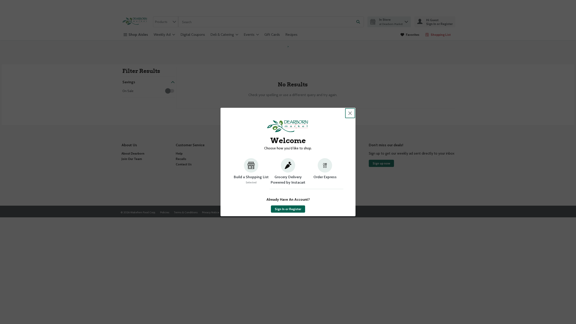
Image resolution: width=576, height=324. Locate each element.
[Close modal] (350, 113)
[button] (251, 173)
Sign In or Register (288, 209)
